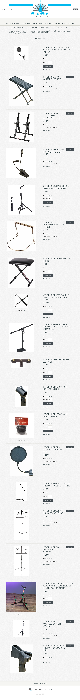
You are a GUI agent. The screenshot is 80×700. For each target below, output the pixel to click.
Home (6, 20)
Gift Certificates (38, 23)
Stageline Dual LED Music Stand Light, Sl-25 (53, 151)
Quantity (45, 62)
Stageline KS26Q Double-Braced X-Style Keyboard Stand (56, 297)
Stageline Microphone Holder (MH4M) (55, 388)
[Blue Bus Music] (40, 16)
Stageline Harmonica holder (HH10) (53, 224)
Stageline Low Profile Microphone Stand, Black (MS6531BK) (57, 326)
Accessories (42, 20)
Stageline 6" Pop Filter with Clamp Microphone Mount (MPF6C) (58, 49)
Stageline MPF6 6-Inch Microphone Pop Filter (52, 449)
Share (72, 40)
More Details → (47, 69)
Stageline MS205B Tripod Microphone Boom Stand (56, 484)
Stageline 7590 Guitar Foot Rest (52, 78)
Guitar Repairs (27, 23)
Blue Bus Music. (48, 689)
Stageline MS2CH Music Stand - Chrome (52, 549)
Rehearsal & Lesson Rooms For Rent (64, 23)
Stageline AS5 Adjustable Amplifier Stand (52, 115)
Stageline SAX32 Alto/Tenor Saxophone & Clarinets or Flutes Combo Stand (58, 585)
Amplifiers (33, 20)
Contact (35, 683)
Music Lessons (53, 20)
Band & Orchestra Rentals (13, 23)
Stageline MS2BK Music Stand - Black (53, 512)
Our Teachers (62, 20)
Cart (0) (75, 9)
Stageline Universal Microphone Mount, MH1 (54, 647)
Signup (4, 9)
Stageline (49, 59)
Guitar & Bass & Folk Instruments (19, 20)
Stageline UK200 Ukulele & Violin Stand (52, 623)
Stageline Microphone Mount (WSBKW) (55, 415)
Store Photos (49, 23)
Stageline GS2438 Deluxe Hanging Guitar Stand (56, 187)
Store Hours (43, 683)
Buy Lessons (72, 20)
